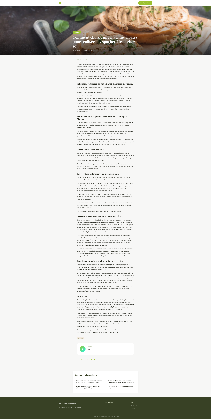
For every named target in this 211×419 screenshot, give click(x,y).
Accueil (79, 3)
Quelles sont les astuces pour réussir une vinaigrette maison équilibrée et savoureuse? (121, 381)
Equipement (97, 3)
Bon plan (89, 3)
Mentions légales (135, 405)
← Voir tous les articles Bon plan (86, 360)
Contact (133, 408)
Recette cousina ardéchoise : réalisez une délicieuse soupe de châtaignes (88, 387)
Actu (84, 3)
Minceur (105, 3)
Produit (111, 3)
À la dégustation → (145, 3)
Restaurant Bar (119, 3)
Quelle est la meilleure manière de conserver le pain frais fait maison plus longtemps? (89, 381)
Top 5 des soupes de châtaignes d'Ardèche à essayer (120, 387)
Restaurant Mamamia (67, 403)
